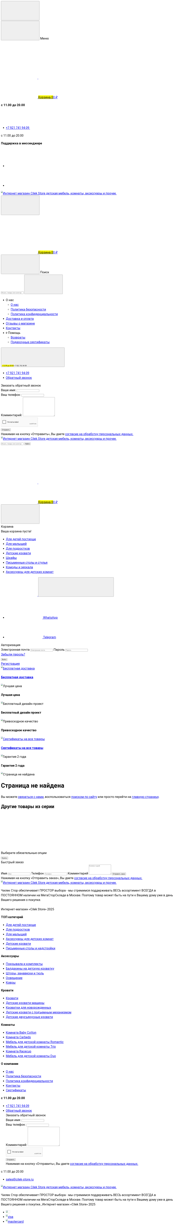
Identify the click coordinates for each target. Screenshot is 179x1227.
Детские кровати (18, 553)
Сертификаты (16, 1090)
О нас (15, 304)
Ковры (11, 982)
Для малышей (16, 544)
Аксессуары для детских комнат (30, 572)
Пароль (59, 649)
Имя (4, 873)
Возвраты (18, 337)
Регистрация (10, 663)
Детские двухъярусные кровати (29, 1017)
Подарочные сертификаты (30, 342)
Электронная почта (15, 649)
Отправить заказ (119, 874)
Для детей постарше (21, 539)
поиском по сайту (84, 797)
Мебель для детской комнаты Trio (31, 1046)
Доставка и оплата (20, 318)
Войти (4, 659)
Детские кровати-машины (25, 1003)
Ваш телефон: (11, 395)
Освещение (14, 978)
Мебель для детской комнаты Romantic (35, 1042)
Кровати (12, 998)
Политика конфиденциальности (34, 314)
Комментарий (78, 873)
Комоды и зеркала (19, 567)
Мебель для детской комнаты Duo (31, 1056)
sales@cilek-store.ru (20, 1179)
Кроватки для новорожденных (28, 1007)
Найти (27, 444)
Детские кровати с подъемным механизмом (38, 1012)
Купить (4, 858)
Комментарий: (12, 415)
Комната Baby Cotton (21, 1032)
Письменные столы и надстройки (30, 948)
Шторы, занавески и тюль (25, 973)
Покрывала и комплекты (24, 964)
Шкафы (11, 558)
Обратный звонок (19, 377)
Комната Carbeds (18, 1037)
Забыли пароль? (13, 654)
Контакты (13, 328)
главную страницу (145, 797)
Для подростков (18, 548)
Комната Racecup (18, 1051)
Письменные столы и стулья (26, 562)
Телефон (37, 873)
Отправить (6, 430)
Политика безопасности (28, 309)
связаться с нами (31, 797)
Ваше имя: (8, 390)
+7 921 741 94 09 (18, 128)
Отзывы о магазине (20, 323)
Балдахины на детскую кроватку (30, 968)
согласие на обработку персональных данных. (99, 434)
